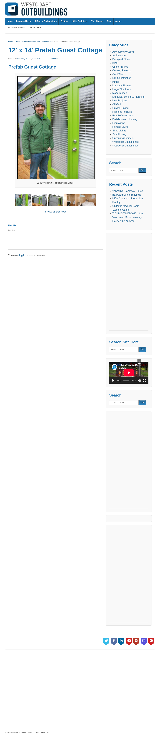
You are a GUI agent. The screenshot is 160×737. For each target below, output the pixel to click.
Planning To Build (122, 111)
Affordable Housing (123, 51)
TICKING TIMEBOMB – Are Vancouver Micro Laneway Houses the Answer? (127, 217)
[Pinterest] (151, 641)
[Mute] (139, 380)
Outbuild (36, 59)
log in (22, 255)
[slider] (139, 368)
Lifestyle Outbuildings (46, 21)
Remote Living (120, 126)
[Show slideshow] (56, 212)
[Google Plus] (136, 641)
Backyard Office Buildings (126, 194)
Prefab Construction (123, 115)
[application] (128, 373)
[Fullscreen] (144, 380)
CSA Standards (34, 27)
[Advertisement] (123, 10)
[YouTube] (129, 641)
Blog (109, 21)
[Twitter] (106, 641)
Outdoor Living (120, 108)
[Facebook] (114, 641)
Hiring (115, 81)
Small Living (119, 134)
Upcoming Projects (122, 138)
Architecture (119, 55)
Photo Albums (21, 42)
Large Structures (121, 89)
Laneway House (23, 21)
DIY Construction (121, 78)
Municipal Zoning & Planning (128, 96)
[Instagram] (144, 641)
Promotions (118, 123)
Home (9, 21)
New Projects (119, 100)
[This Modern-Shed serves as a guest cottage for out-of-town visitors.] (39, 200)
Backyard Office (121, 59)
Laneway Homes (121, 85)
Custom (64, 21)
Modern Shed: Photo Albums (40, 42)
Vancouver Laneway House (127, 191)
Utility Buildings (79, 21)
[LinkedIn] (121, 641)
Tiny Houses (97, 21)
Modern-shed (119, 93)
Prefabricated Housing (124, 119)
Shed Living (119, 130)
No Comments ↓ (52, 59)
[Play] (113, 380)
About (118, 21)
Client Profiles (120, 66)
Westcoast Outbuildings (125, 142)
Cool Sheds (118, 74)
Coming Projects (121, 70)
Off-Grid (116, 104)
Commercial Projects (16, 27)
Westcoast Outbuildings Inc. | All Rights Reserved (29, 732)
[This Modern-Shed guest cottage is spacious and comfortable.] (88, 200)
